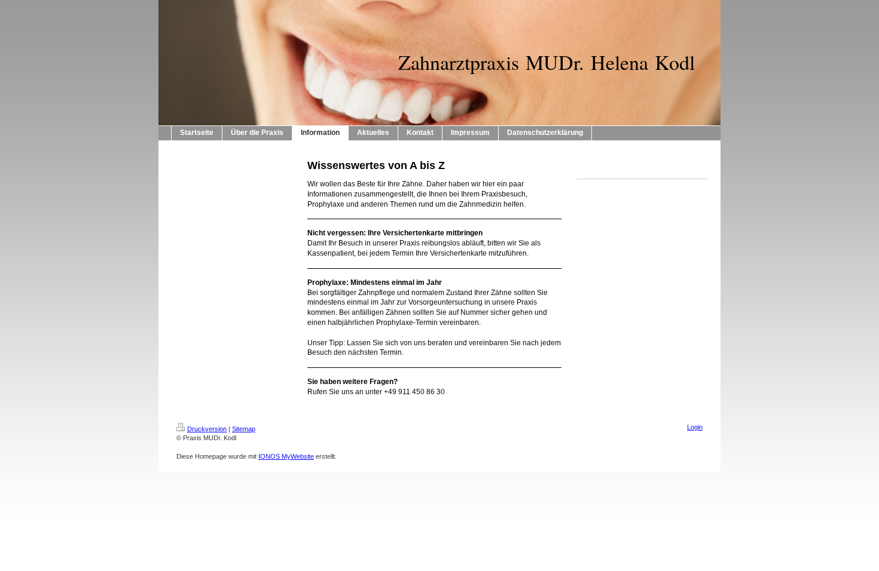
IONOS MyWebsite (286, 456)
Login (695, 427)
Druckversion (207, 428)
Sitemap (243, 428)
